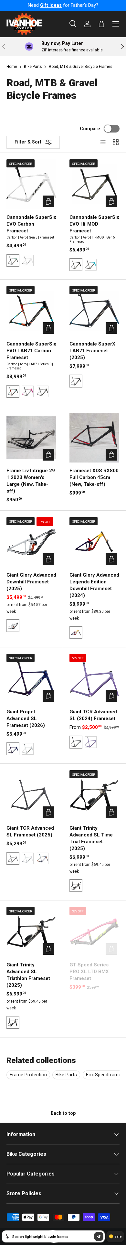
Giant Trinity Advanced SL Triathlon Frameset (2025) (28, 975)
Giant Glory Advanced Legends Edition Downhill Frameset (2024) (94, 585)
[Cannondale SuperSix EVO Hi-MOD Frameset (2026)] (94, 184)
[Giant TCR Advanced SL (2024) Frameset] (94, 679)
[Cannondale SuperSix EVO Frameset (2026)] (31, 184)
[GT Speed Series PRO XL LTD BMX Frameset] (94, 932)
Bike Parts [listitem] (66, 1075)
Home (11, 66)
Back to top (63, 1113)
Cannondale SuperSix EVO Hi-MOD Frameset (94, 224)
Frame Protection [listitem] (28, 1075)
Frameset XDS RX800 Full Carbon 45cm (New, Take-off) (94, 477)
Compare (90, 128)
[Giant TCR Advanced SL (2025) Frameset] (31, 795)
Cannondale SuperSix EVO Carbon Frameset (31, 224)
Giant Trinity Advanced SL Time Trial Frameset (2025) (91, 838)
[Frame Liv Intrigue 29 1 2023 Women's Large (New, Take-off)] (31, 438)
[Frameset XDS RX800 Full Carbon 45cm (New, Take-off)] (94, 438)
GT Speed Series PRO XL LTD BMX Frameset (89, 971)
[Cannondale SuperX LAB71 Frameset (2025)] (94, 311)
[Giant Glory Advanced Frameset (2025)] (31, 542)
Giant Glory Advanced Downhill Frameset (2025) (31, 581)
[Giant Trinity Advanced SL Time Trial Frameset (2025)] (94, 795)
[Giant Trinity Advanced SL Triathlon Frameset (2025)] (31, 932)
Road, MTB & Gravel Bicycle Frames (80, 66)
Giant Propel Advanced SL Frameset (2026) (25, 718)
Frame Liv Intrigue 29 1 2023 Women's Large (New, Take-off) (30, 481)
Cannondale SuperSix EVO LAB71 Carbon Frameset (31, 350)
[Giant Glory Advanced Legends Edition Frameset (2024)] (94, 542)
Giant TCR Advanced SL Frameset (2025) (30, 831)
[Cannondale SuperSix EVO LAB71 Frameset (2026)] (31, 311)
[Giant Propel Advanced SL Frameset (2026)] (31, 679)
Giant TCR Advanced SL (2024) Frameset (93, 715)
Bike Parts (33, 66)
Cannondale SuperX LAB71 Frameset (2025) (92, 350)
